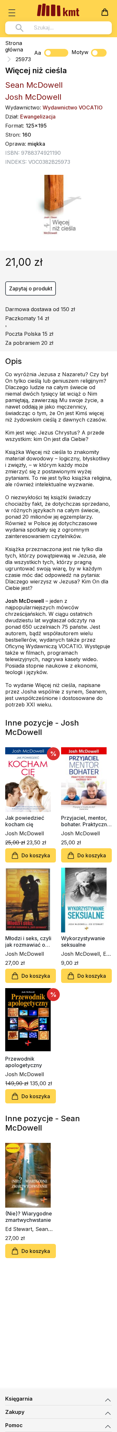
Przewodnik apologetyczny (23, 1061)
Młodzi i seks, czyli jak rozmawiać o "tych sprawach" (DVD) (28, 941)
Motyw (80, 52)
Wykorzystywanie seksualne (83, 941)
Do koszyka (35, 855)
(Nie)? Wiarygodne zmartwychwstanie (28, 1216)
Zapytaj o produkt (30, 288)
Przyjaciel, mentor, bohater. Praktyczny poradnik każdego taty (85, 821)
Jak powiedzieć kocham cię (24, 821)
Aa (37, 53)
